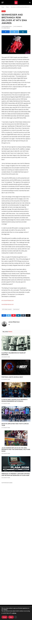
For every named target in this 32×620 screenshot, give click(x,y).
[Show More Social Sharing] (28, 31)
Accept (4, 617)
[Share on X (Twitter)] (14, 31)
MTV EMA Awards (6, 309)
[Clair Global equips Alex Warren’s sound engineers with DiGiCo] (16, 389)
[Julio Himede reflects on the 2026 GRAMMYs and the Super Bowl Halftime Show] (16, 438)
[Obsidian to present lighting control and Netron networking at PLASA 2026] (16, 464)
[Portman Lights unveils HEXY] (16, 367)
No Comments (18, 26)
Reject (11, 617)
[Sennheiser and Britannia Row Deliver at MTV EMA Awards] (16, 44)
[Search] (29, 2)
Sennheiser (16, 309)
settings (14, 613)
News (3, 11)
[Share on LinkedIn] (23, 31)
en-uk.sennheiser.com (8, 300)
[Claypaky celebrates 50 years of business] (16, 343)
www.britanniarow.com (8, 304)
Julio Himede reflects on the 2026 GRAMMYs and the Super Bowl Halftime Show (16, 449)
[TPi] (16, 2)
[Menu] (3, 2)
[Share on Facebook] (6, 31)
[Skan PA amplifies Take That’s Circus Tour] (16, 414)
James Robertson (14, 322)
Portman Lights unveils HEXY (12, 377)
